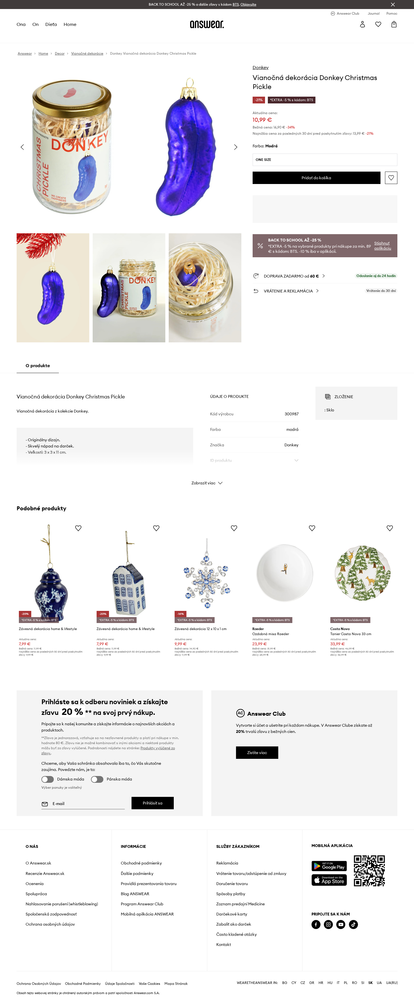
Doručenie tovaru (232, 883)
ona (21, 24)
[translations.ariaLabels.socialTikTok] (353, 924)
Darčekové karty (231, 914)
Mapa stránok (176, 984)
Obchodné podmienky (141, 863)
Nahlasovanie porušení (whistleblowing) (62, 903)
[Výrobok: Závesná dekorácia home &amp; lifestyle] (51, 573)
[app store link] (329, 879)
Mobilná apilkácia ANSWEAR (147, 914)
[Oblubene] (378, 24)
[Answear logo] (207, 24)
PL (346, 983)
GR (311, 983)
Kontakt (223, 944)
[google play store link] (329, 866)
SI (362, 983)
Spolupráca (36, 893)
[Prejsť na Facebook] (315, 925)
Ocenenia (35, 883)
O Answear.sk (38, 863)
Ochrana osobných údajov (50, 924)
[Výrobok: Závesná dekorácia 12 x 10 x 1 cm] (207, 573)
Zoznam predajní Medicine (240, 903)
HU (330, 983)
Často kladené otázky (236, 934)
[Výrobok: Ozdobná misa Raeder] (284, 573)
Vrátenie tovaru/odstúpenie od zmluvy (251, 873)
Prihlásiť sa (153, 803)
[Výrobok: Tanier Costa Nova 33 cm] (362, 573)
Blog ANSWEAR (135, 893)
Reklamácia (227, 863)
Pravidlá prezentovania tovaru (149, 883)
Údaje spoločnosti (120, 984)
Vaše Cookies (149, 984)
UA (379, 983)
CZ (303, 983)
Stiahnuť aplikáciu (382, 246)
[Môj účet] (362, 24)
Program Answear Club (142, 903)
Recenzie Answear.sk (45, 873)
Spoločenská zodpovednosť (51, 914)
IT (338, 983)
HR (321, 983)
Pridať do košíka (316, 177)
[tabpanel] (207, 431)
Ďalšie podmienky (137, 873)
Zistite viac (257, 752)
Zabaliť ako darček (233, 924)
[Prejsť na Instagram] (328, 925)
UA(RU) (392, 983)
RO (354, 983)
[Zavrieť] (392, 4)
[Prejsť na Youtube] (340, 925)
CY (293, 983)
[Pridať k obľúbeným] (391, 178)
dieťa (51, 24)
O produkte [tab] (38, 365)
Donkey (261, 67)
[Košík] (394, 24)
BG (284, 983)
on (35, 24)
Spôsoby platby (230, 893)
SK (370, 983)
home (70, 24)
